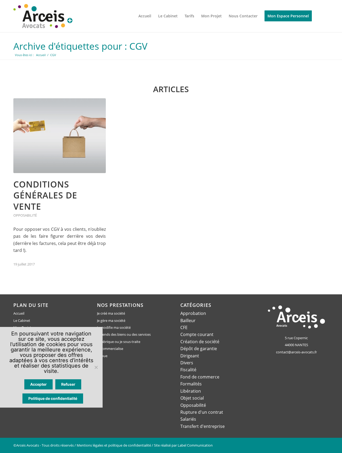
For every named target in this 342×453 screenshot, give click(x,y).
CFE (184, 327)
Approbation (193, 313)
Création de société (199, 342)
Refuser (68, 384)
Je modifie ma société (114, 327)
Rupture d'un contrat (201, 412)
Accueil (18, 313)
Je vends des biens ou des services (124, 334)
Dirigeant (189, 356)
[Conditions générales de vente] (59, 135)
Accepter (38, 384)
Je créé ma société (111, 313)
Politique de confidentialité (52, 398)
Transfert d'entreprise (202, 426)
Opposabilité (25, 215)
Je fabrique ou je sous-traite (118, 341)
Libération (190, 391)
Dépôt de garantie (198, 349)
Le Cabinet (21, 320)
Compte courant (196, 334)
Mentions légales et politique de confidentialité (114, 445)
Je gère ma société (111, 320)
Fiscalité (188, 370)
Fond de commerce (199, 377)
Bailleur (188, 320)
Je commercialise (110, 348)
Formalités (191, 384)
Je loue (102, 355)
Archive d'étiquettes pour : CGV (80, 46)
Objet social (192, 398)
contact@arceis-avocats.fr (296, 352)
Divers (186, 363)
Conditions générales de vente (45, 195)
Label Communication (195, 445)
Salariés (188, 419)
